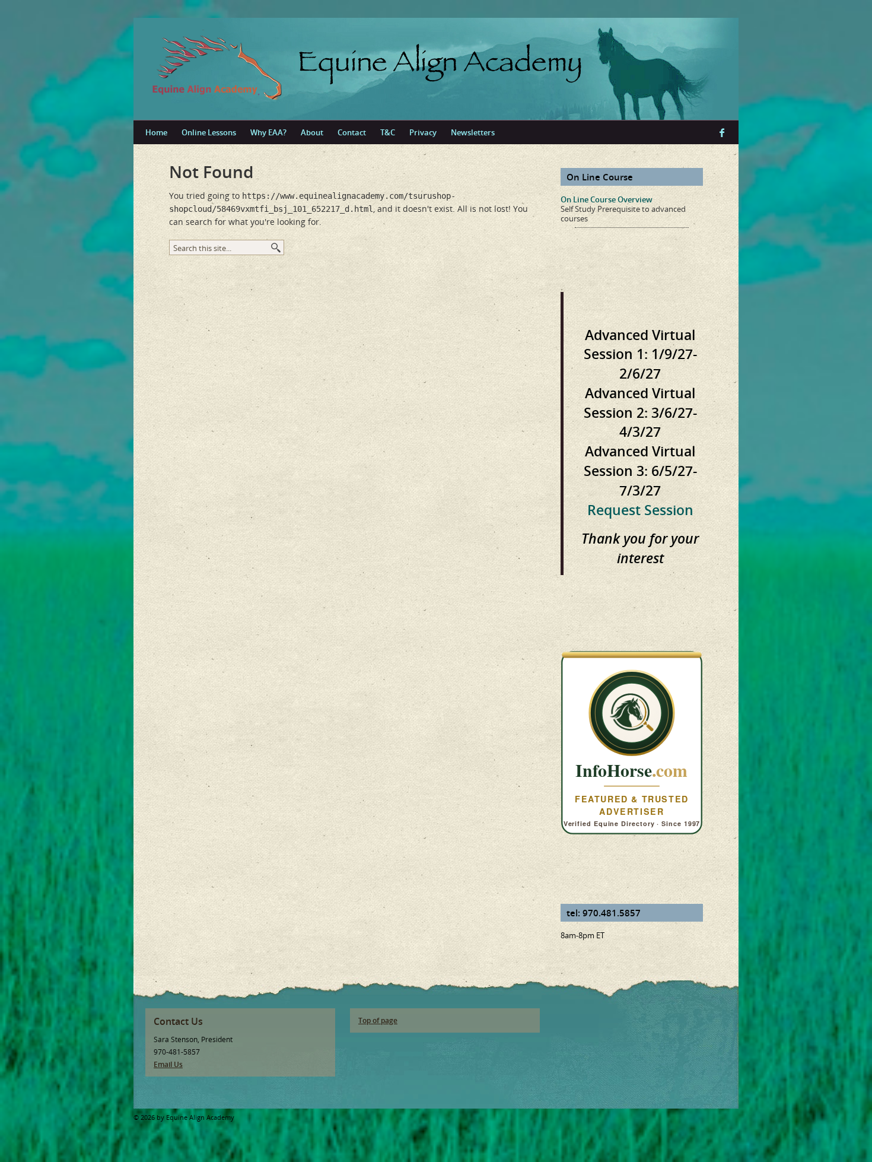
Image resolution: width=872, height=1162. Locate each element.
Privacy (423, 132)
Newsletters (473, 132)
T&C (387, 132)
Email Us (168, 1064)
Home (156, 132)
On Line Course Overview (607, 199)
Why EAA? (268, 132)
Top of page (377, 1020)
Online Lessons (209, 132)
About (312, 132)
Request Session (640, 509)
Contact (352, 132)
